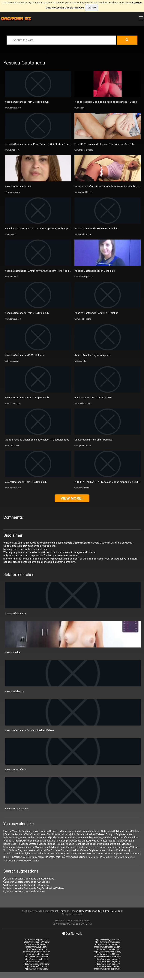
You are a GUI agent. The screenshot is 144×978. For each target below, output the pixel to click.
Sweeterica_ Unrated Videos (83, 840)
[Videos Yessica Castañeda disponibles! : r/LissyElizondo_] (38, 434)
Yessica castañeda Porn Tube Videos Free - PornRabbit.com (108, 186)
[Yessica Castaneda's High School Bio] (107, 265)
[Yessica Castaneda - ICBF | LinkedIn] (38, 349)
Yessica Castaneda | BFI (18, 186)
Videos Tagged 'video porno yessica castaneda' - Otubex (106, 101)
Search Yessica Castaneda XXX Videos (28, 881)
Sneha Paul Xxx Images (61, 843)
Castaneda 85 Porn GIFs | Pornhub (93, 439)
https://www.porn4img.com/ (107, 966)
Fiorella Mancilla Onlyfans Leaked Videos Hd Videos (32, 831)
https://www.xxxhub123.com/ (36, 961)
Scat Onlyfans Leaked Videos (87, 834)
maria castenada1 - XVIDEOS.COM (93, 397)
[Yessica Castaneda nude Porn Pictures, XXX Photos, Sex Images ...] (38, 138)
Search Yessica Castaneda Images (25, 891)
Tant (73, 853)
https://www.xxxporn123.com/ (36, 964)
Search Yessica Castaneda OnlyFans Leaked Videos (35, 888)
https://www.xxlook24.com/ (36, 969)
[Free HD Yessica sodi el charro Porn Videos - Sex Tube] (107, 138)
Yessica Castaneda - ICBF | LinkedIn (24, 355)
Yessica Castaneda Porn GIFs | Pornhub (27, 101)
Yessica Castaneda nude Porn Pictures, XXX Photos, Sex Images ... (42, 144)
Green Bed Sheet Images (27, 840)
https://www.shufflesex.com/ (36, 954)
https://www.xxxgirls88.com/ (107, 939)
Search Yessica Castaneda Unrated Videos (30, 878)
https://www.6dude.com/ (36, 947)
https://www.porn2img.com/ (107, 961)
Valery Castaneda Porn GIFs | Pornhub (26, 482)
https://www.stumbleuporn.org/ (107, 969)
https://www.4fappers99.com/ (37, 942)
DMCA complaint (65, 561)
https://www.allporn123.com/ (107, 954)
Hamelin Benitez (60, 853)
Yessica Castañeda (15, 769)
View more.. (72, 498)
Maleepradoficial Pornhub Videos (80, 831)
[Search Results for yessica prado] (107, 349)
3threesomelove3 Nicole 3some (21, 860)
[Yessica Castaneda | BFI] (38, 180)
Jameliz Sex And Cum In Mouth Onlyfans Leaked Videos (109, 853)
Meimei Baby (85, 837)
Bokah (6, 857)
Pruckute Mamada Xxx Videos (21, 834)
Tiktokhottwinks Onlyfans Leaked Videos (26, 853)
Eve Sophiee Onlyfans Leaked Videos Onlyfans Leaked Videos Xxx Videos (87, 850)
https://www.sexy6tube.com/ (107, 942)
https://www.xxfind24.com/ (36, 966)
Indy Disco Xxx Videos (63, 837)
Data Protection (88, 911)
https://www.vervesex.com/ (37, 956)
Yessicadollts (12, 652)
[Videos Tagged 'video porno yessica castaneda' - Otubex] (107, 96)
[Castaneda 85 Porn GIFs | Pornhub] (107, 434)
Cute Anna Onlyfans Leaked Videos (120, 831)
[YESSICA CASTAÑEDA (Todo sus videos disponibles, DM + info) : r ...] (107, 476)
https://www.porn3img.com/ (107, 964)
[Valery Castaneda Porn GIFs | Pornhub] (38, 476)
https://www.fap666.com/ (36, 949)
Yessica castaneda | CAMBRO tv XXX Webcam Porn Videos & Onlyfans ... (45, 270)
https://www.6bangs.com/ (36, 944)
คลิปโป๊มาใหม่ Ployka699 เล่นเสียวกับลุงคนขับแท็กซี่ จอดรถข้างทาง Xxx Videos (55, 857)
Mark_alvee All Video (54, 840)
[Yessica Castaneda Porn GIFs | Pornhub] (38, 96)
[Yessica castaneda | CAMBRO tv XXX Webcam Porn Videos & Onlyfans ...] (38, 265)
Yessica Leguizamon (16, 808)
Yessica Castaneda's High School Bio (95, 270)
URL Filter (103, 911)
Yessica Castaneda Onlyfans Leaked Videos (29, 730)
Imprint (54, 911)
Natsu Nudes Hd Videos (114, 840)
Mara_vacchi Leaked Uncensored (31, 837)
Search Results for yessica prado (92, 355)
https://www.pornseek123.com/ (107, 947)
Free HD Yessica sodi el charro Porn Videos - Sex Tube (104, 144)
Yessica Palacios (14, 691)
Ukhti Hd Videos (85, 843)
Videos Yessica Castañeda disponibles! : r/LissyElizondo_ (37, 439)
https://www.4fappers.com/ (36, 939)
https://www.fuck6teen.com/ (107, 944)
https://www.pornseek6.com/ (107, 949)
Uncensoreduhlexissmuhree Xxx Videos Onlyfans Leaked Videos (39, 847)
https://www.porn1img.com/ (107, 959)
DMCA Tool (116, 911)
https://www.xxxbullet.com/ (36, 959)
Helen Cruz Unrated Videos (55, 834)
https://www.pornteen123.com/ (107, 952)
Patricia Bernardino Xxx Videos (112, 843)
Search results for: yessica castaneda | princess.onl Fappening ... (40, 228)
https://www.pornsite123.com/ (36, 952)
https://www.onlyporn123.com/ (107, 956)
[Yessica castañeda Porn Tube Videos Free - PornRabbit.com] (107, 180)
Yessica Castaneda (15, 613)
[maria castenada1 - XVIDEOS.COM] (107, 391)
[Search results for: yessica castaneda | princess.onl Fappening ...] (38, 222)
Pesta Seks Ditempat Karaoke (117, 857)
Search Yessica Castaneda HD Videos (27, 885)
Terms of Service (68, 911)
